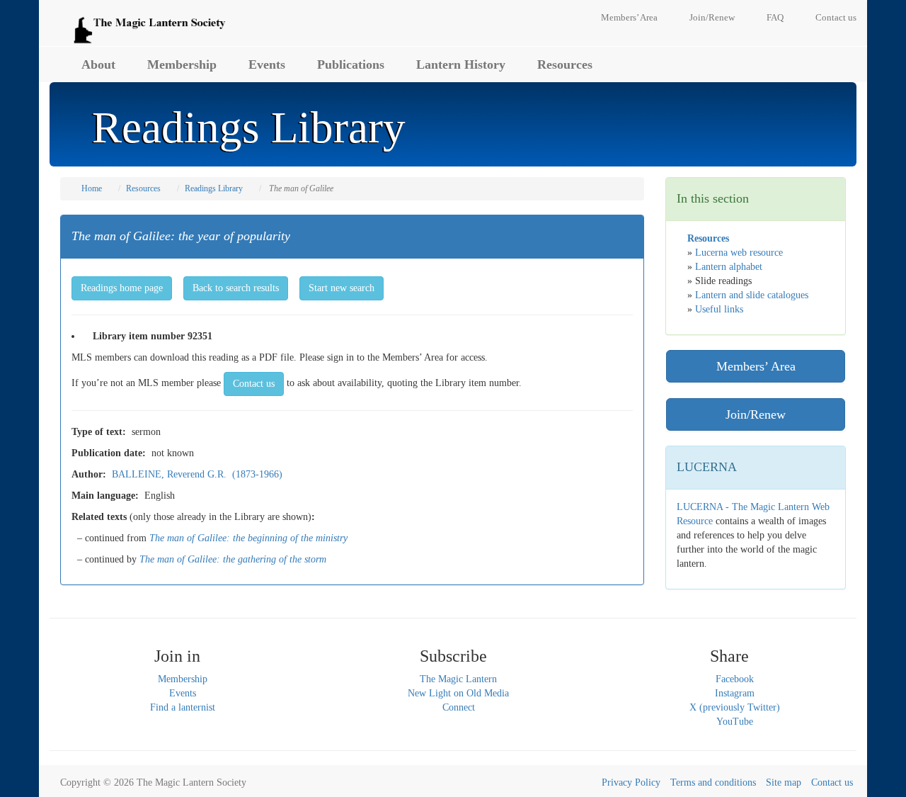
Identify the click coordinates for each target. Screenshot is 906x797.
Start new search (341, 288)
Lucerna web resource (739, 252)
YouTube (734, 721)
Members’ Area (629, 17)
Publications (350, 64)
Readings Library (214, 188)
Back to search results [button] (236, 288)
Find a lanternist (182, 707)
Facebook (735, 679)
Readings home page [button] (122, 288)
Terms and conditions (713, 782)
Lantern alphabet (728, 266)
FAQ (775, 17)
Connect (458, 707)
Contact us (835, 17)
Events (266, 64)
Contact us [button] (254, 383)
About (98, 64)
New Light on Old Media (458, 693)
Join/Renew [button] (756, 414)
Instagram (735, 693)
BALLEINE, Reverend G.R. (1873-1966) (197, 474)
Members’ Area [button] (756, 366)
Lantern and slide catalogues (751, 295)
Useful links (719, 309)
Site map (783, 782)
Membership (182, 64)
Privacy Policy (631, 782)
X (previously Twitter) (734, 707)
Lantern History (460, 64)
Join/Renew (712, 17)
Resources (564, 64)
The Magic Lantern (458, 679)
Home (91, 188)
